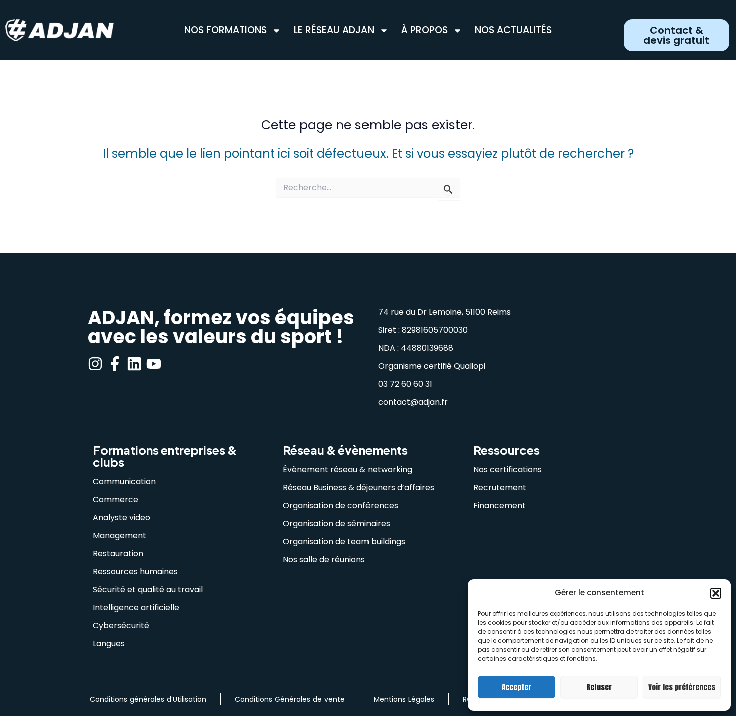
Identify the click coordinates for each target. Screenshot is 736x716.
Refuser (599, 687)
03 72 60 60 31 (405, 384)
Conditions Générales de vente (290, 699)
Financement (499, 505)
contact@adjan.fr (413, 402)
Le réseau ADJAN (334, 30)
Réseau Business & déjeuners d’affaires (358, 487)
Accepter (516, 687)
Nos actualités (513, 30)
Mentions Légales (404, 699)
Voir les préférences (681, 687)
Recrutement (499, 487)
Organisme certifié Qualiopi (431, 366)
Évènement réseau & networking (347, 469)
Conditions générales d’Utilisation (148, 699)
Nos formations (225, 30)
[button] (716, 593)
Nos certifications (507, 469)
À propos (424, 30)
